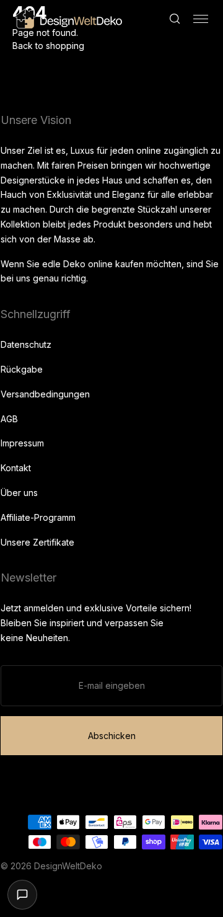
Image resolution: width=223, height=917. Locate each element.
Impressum (22, 443)
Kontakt (16, 468)
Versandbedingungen (45, 394)
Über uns (19, 492)
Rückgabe (22, 369)
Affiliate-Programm (38, 517)
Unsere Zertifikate (37, 542)
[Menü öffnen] (200, 18)
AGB (9, 419)
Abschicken (112, 735)
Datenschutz (26, 344)
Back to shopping (48, 45)
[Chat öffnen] (22, 895)
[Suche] (174, 18)
